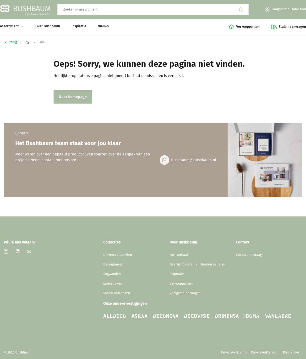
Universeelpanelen (117, 255)
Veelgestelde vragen (185, 293)
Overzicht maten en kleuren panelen (197, 264)
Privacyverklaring (234, 352)
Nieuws (103, 26)
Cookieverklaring (264, 352)
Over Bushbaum (47, 26)
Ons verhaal (178, 255)
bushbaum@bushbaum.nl (193, 160)
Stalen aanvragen (116, 293)
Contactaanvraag (249, 255)
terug (13, 42)
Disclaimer (291, 352)
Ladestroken (112, 283)
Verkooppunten (181, 283)
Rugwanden (112, 274)
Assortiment (9, 26)
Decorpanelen (114, 264)
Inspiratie (78, 26)
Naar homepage (73, 97)
